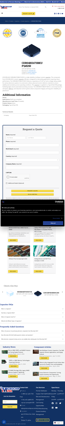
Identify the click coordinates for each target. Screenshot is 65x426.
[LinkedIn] (54, 13)
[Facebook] (58, 13)
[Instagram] (56, 13)
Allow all (53, 223)
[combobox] (32, 160)
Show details (56, 218)
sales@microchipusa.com (28, 408)
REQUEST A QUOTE (27, 13)
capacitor (48, 77)
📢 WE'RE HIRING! (42, 420)
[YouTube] (62, 13)
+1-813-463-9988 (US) (27, 399)
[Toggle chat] (4, 422)
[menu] (2, 13)
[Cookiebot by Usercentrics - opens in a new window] (56, 202)
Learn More (32, 73)
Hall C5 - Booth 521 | (56, 2)
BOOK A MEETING (32, 194)
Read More (13, 240)
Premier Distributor (41, 391)
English (58, 423)
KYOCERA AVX (32, 70)
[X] (60, 13)
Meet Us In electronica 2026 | (38, 2)
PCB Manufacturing (41, 408)
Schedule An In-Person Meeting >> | (14, 2)
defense (11, 88)
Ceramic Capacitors (32, 72)
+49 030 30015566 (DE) (27, 402)
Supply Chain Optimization (43, 394)
